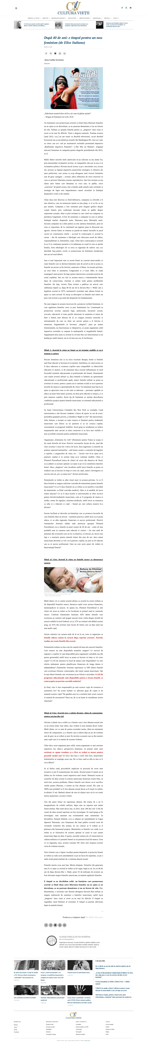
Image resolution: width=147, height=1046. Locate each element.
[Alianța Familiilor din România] (51, 942)
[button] (16, 8)
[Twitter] (126, 8)
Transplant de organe (51, 1034)
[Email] (64, 53)
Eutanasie (48, 1032)
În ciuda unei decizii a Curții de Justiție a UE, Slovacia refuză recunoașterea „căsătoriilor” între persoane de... (26, 975)
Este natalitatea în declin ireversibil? (25, 997)
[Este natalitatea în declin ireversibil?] (26, 990)
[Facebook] (122, 8)
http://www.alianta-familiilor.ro (66, 939)
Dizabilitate (48, 1029)
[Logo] (73, 8)
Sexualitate (78, 1024)
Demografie (79, 1032)
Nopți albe (87, 1040)
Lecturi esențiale (109, 1024)
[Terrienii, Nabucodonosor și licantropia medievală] (53, 990)
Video (107, 1034)
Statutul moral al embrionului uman (79, 972)
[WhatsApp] (60, 53)
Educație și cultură (110, 1029)
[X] (51, 53)
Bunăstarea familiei (80, 1034)
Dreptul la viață (48, 46)
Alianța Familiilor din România (54, 60)
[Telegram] (55, 53)
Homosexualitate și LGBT (82, 1027)
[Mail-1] (130, 8)
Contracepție (79, 1029)
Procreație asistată (50, 1027)
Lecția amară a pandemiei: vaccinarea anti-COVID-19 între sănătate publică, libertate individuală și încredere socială (80, 1000)
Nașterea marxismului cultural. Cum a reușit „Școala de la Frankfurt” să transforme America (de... (117, 24)
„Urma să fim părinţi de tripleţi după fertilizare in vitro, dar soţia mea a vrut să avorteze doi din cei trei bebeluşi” (114, 975)
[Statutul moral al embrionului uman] (80, 965)
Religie (107, 1032)
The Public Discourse (94, 917)
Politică (107, 1027)
